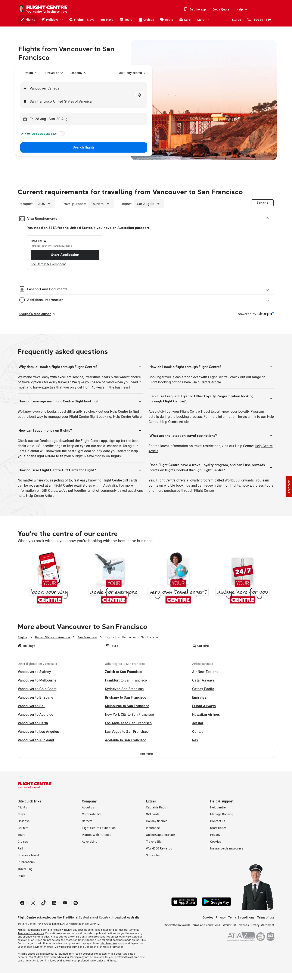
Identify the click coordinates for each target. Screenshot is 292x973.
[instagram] (32, 902)
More (201, 19)
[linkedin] (54, 902)
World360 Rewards (159, 848)
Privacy (215, 834)
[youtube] (64, 902)
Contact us (217, 821)
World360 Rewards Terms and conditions (192, 925)
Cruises (148, 19)
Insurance (153, 828)
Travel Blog (25, 869)
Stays (109, 19)
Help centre (218, 807)
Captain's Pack (156, 807)
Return (28, 73)
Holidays (52, 19)
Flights (30, 19)
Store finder (218, 828)
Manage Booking (221, 814)
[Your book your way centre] (49, 579)
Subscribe (152, 855)
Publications (26, 862)
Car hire (23, 828)
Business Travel (28, 855)
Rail (20, 848)
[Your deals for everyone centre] (114, 579)
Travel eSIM (154, 841)
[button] (146, 754)
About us (88, 807)
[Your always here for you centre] (242, 579)
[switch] (60, 135)
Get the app (198, 9)
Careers (87, 821)
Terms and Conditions (31, 933)
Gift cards (152, 814)
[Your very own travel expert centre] (178, 579)
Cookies (215, 841)
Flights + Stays (84, 19)
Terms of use (265, 917)
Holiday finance (156, 821)
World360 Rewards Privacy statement (248, 925)
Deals (169, 19)
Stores (236, 19)
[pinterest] (75, 902)
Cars (187, 19)
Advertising (89, 841)
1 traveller (51, 73)
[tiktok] (43, 902)
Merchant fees (108, 943)
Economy (76, 73)
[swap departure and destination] (139, 95)
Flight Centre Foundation (99, 828)
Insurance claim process (226, 848)
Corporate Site (92, 814)
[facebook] (22, 902)
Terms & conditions (241, 917)
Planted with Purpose (96, 834)
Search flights (84, 147)
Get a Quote (221, 9)
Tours (128, 19)
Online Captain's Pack (160, 834)
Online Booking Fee (89, 940)
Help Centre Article (127, 417)
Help (239, 9)
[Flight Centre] (35, 785)
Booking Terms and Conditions (79, 946)
